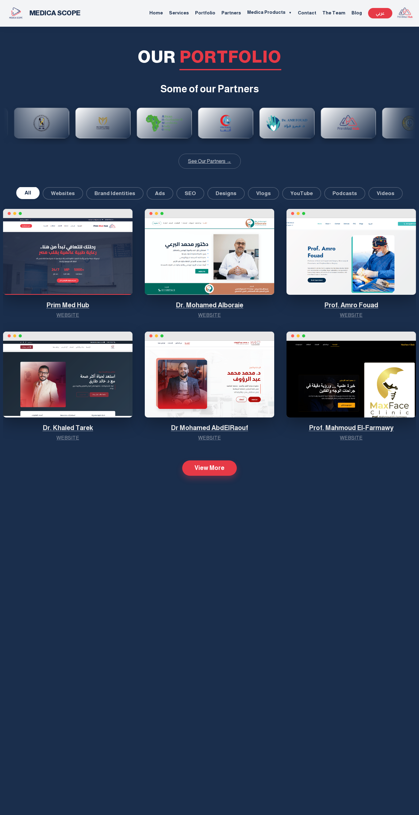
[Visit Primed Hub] (405, 13)
